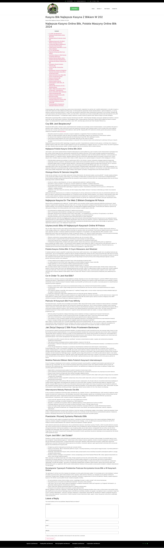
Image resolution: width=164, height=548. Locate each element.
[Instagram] (145, 543)
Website (47, 530)
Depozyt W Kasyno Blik (54, 78)
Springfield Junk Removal (78, 543)
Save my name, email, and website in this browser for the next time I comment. (66, 535)
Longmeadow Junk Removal (93, 543)
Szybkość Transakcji (54, 79)
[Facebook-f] (143, 543)
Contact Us (114, 8)
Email (47, 525)
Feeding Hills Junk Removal (46, 543)
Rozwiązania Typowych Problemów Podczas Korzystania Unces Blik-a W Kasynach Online (57, 72)
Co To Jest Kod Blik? (54, 50)
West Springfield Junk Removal (62, 543)
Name (47, 520)
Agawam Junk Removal (32, 543)
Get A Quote (107, 8)
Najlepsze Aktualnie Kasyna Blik (57, 94)
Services (99, 8)
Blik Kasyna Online (53, 96)
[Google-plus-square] (147, 543)
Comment (48, 504)
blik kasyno (63, 131)
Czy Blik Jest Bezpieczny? (55, 33)
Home (93, 8)
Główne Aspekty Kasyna (55, 81)
